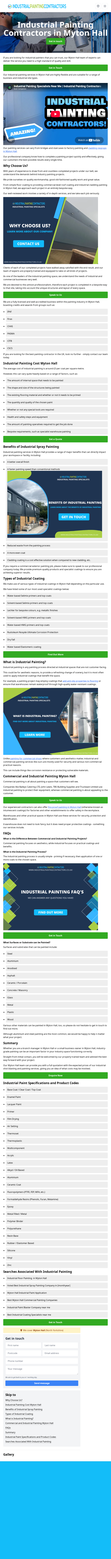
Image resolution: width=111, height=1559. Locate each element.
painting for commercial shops (26, 758)
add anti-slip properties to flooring (80, 680)
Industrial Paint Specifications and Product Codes (30, 1436)
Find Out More (55, 654)
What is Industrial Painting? (19, 1418)
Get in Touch (55, 67)
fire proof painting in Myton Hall (64, 807)
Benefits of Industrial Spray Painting (23, 1409)
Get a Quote (55, 439)
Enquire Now (56, 1075)
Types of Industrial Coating (19, 1413)
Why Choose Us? (13, 1400)
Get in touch (55, 41)
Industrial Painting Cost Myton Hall (23, 1404)
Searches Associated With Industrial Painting (28, 1441)
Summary (10, 1432)
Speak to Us (55, 294)
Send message (42, 1383)
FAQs (8, 1427)
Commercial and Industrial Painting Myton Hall (29, 1423)
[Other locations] (98, 6)
